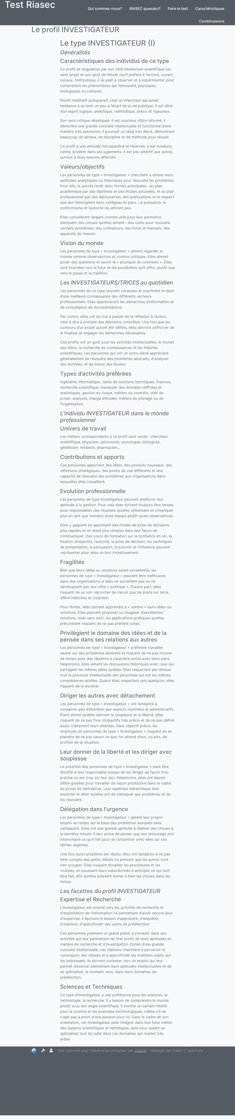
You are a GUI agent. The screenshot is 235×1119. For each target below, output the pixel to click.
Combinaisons (211, 21)
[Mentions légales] (43, 1050)
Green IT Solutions (187, 1050)
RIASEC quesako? (144, 8)
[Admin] (52, 1050)
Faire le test (178, 8)
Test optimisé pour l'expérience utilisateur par (101, 1050)
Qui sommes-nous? (105, 8)
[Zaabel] (34, 1050)
